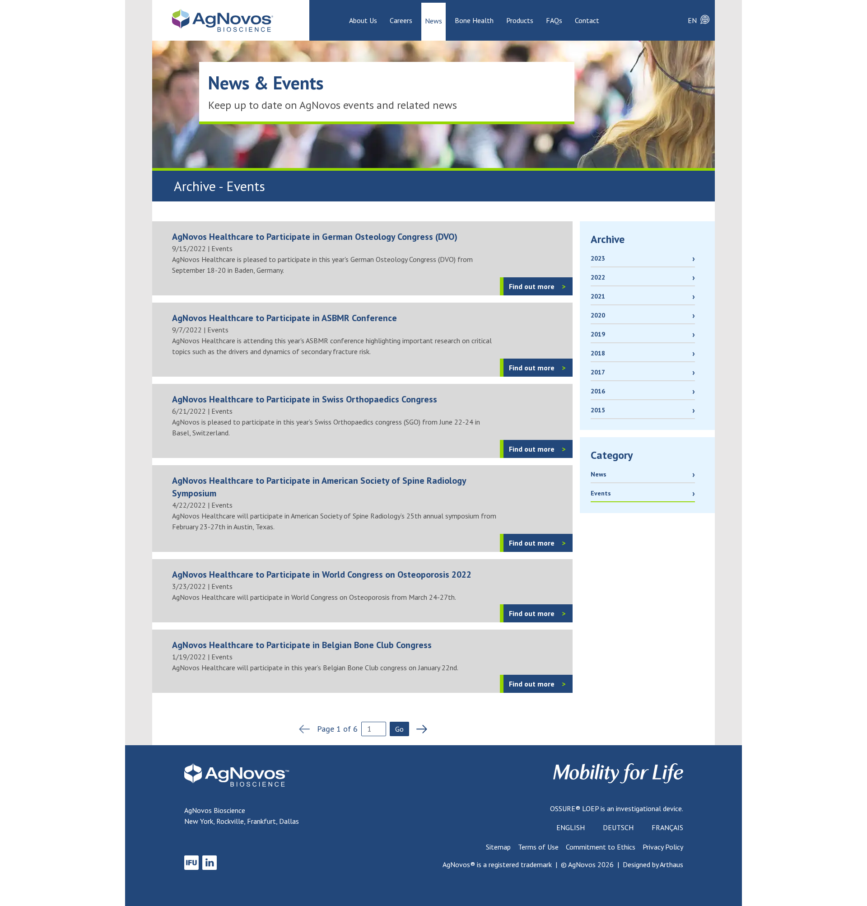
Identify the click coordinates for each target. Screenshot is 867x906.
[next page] (419, 729)
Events (601, 493)
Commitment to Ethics (600, 846)
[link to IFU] (191, 862)
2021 (598, 296)
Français (667, 827)
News (598, 474)
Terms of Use (538, 846)
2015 (598, 410)
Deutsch (618, 827)
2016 (598, 391)
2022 (598, 277)
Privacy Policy (663, 846)
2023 (598, 258)
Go (399, 728)
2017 (598, 372)
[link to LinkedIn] (209, 862)
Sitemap (498, 846)
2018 (598, 353)
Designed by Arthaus (653, 864)
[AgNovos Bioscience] (222, 20)
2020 (598, 315)
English (570, 827)
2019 (598, 334)
